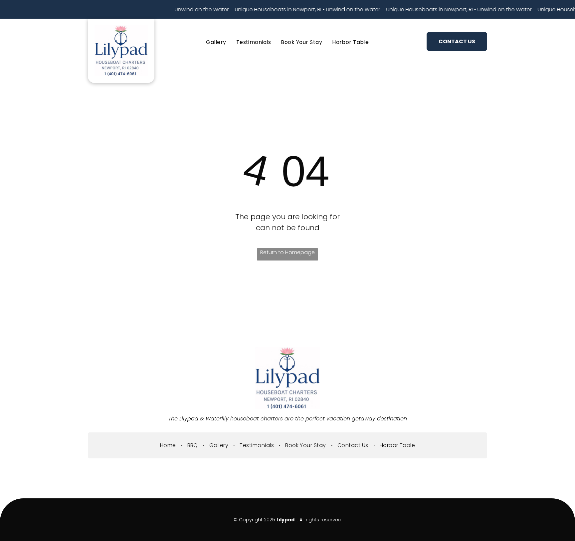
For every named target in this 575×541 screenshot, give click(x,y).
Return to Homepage (287, 252)
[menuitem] (216, 42)
